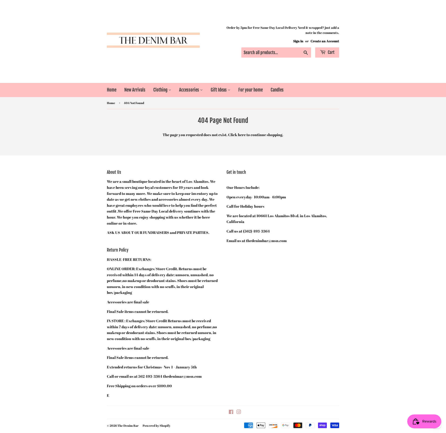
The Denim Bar (127, 425)
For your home (250, 90)
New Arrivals (134, 90)
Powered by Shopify (157, 425)
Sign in (298, 41)
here (242, 134)
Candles (277, 90)
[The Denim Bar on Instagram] (238, 412)
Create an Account (325, 41)
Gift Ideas (219, 90)
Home (111, 90)
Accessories (189, 90)
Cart (330, 52)
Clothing (160, 90)
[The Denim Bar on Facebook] (231, 412)
